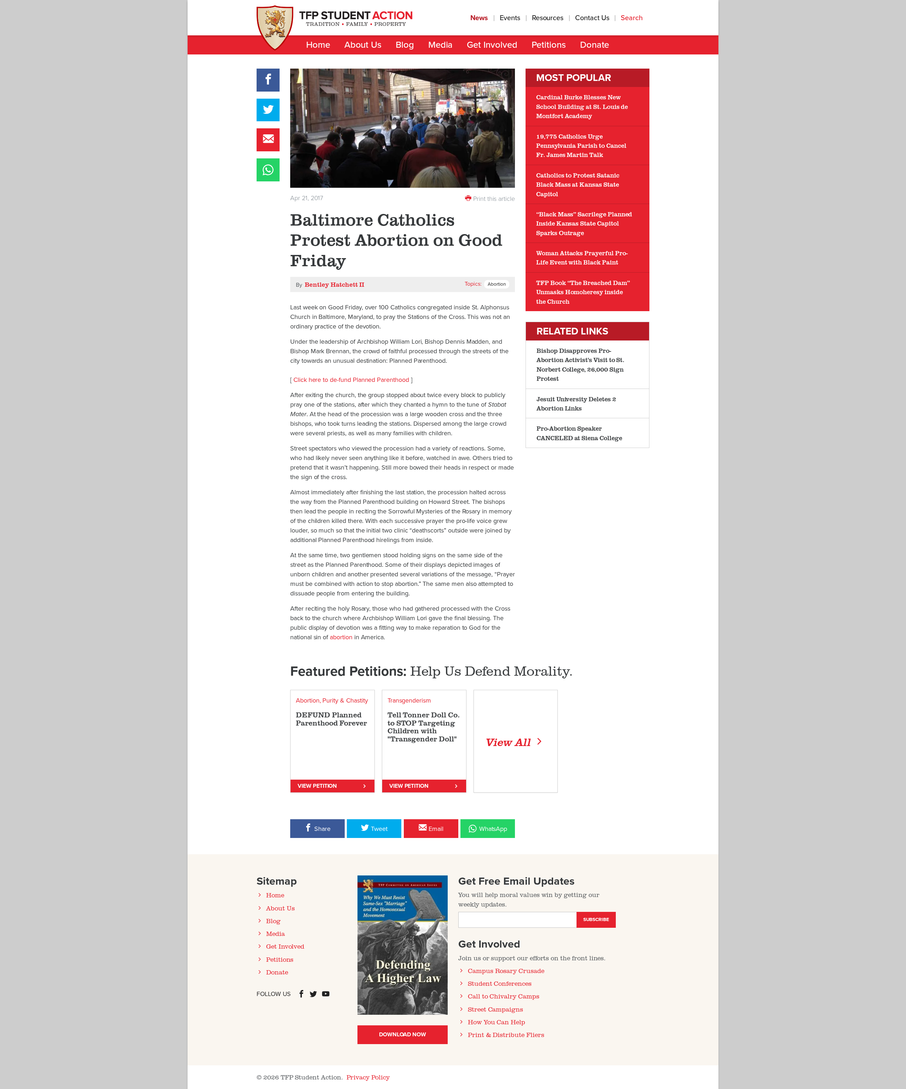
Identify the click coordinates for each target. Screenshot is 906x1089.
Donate (594, 45)
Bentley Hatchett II (334, 284)
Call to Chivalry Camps (503, 996)
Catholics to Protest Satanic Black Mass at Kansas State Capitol (577, 184)
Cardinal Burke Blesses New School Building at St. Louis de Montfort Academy (582, 106)
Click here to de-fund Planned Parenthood (352, 380)
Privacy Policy (368, 1077)
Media (440, 45)
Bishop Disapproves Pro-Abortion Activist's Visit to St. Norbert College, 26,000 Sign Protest (580, 364)
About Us (363, 45)
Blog (405, 45)
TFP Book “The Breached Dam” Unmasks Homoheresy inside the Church (583, 291)
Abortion (497, 284)
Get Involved (492, 45)
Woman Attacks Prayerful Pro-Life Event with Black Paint (582, 257)
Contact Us (592, 18)
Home (318, 45)
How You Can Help (496, 1022)
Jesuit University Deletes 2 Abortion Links (576, 403)
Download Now (402, 1034)
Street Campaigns (495, 1009)
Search (632, 18)
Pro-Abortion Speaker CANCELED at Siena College (579, 433)
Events (510, 18)
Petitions (549, 45)
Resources (547, 18)
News (479, 18)
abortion (341, 637)
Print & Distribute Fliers (506, 1034)
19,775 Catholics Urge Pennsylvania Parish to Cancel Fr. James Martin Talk (581, 145)
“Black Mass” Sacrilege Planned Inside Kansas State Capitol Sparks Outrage (584, 223)
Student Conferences (500, 983)
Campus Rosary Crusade (506, 970)
